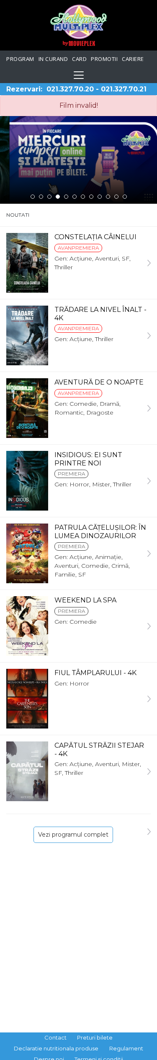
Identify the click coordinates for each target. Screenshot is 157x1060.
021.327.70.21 (124, 89)
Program (20, 59)
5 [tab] (66, 197)
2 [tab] (41, 197)
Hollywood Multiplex (78, 25)
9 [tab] (100, 197)
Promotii (104, 59)
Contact (55, 1037)
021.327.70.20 (70, 89)
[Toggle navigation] (78, 75)
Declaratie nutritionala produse (56, 1048)
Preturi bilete (95, 1037)
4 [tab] (58, 197)
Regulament (126, 1048)
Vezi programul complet (73, 834)
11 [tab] (116, 197)
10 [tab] (108, 197)
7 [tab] (83, 197)
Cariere (133, 59)
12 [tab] (125, 197)
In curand (53, 59)
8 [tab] (91, 197)
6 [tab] (74, 197)
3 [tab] (49, 197)
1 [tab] (33, 197)
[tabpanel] (78, 160)
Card (79, 59)
